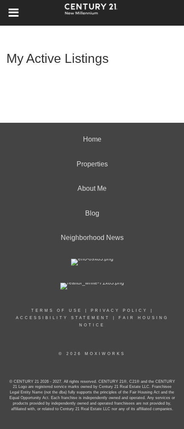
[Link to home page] (92, 13)
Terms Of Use (56, 310)
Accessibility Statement (63, 318)
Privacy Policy (119, 310)
